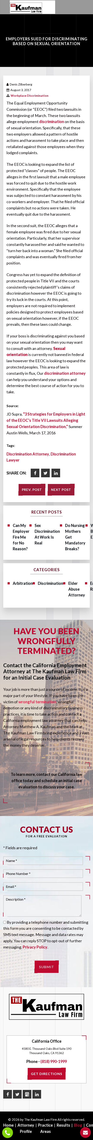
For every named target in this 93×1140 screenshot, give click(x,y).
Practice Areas (45, 1128)
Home (8, 1125)
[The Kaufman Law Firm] (26, 8)
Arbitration (23, 583)
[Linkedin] (55, 473)
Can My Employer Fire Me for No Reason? (21, 537)
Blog (78, 1125)
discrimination (51, 121)
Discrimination (50, 583)
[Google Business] (27, 1094)
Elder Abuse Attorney (76, 589)
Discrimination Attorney (27, 454)
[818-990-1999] (7, 1133)
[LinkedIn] (36, 1094)
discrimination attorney (65, 373)
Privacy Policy (35, 947)
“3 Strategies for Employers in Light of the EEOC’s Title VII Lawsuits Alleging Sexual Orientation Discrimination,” (45, 420)
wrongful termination (37, 701)
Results (63, 1125)
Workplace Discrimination (29, 95)
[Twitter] (45, 473)
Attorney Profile (26, 1128)
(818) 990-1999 (53, 1061)
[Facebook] (35, 473)
